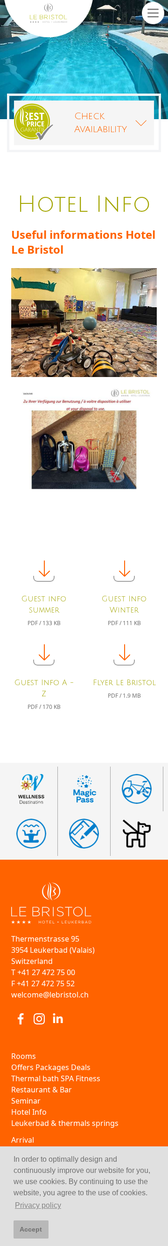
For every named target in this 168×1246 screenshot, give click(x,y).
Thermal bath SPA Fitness (55, 1078)
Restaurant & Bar (41, 1089)
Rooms (23, 1056)
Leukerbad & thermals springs (65, 1123)
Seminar (26, 1101)
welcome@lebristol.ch (50, 995)
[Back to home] (84, 903)
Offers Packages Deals (51, 1067)
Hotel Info (29, 1112)
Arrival (22, 1140)
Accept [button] (31, 1229)
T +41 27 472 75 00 (43, 972)
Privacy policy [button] (38, 1205)
